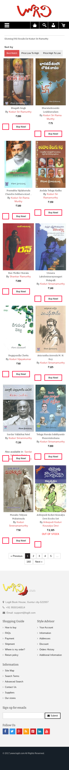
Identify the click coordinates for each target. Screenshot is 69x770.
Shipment (10, 644)
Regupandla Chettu (18, 355)
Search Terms (12, 676)
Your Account (46, 627)
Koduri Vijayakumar (20, 359)
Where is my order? (15, 649)
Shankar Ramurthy (20, 276)
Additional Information (50, 655)
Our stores (10, 698)
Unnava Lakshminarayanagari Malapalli (50, 277)
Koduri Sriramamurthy (52, 283)
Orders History (46, 649)
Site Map (9, 670)
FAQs (8, 633)
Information (45, 633)
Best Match (12, 53)
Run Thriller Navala (18, 273)
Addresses (44, 638)
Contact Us (10, 687)
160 (29, 561)
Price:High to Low (52, 53)
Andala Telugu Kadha (51, 190)
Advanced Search (14, 681)
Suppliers (10, 692)
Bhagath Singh (18, 108)
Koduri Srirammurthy (20, 438)
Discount (43, 644)
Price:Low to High (30, 53)
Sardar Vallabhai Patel (18, 434)
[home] (34, 11)
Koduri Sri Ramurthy (20, 111)
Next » (38, 561)
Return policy (11, 655)
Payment (9, 638)
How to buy (10, 627)
